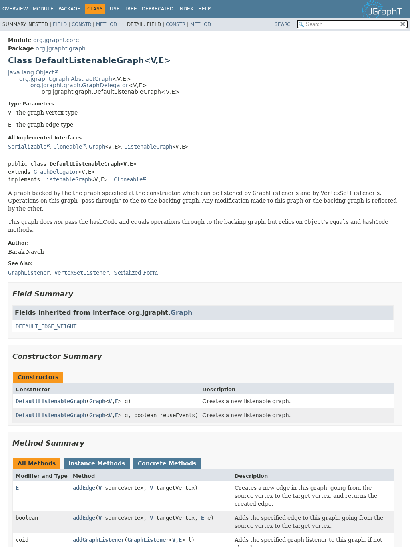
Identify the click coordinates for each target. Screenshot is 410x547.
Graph (97, 146)
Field (60, 24)
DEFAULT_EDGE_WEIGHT (46, 326)
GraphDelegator (56, 172)
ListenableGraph (148, 146)
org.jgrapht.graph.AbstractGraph (65, 79)
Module (43, 9)
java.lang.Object (31, 72)
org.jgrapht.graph (61, 48)
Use (115, 9)
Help (204, 9)
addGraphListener (98, 540)
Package (69, 9)
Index (185, 9)
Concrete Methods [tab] (167, 463)
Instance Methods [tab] (96, 463)
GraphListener (148, 540)
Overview (15, 9)
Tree (131, 9)
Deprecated (157, 9)
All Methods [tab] (37, 463)
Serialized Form (136, 272)
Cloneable (67, 146)
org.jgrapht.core (56, 40)
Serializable (27, 146)
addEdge (84, 488)
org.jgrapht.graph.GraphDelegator (79, 85)
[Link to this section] (79, 294)
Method (106, 24)
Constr (81, 24)
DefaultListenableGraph (51, 401)
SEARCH (284, 24)
